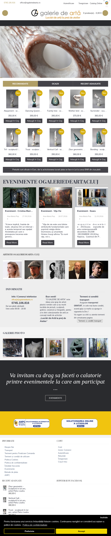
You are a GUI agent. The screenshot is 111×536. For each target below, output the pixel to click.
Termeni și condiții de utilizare (17, 456)
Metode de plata (11, 472)
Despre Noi (9, 447)
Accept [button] (81, 531)
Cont (60, 447)
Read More (12, 242)
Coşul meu (62, 462)
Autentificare (63, 453)
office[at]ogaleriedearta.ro (22, 299)
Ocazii (55, 84)
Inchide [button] (104, 517)
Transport (9, 450)
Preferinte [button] (29, 531)
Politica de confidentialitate (16, 463)
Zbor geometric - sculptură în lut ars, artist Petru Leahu (77, 149)
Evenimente (55, 398)
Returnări (62, 456)
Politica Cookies (11, 460)
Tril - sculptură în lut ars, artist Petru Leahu (13, 149)
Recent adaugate (91, 84)
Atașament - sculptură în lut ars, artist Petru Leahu (13, 111)
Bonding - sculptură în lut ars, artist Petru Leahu (99, 149)
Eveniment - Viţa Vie (51, 211)
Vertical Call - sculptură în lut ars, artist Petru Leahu (56, 149)
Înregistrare (62, 459)
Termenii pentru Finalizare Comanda (20, 453)
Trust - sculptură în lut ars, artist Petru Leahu (34, 149)
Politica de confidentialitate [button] (35, 525)
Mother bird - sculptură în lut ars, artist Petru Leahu (77, 111)
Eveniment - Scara (86, 211)
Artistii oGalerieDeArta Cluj (21, 254)
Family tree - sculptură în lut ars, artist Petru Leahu (56, 111)
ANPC (7, 475)
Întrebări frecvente (12, 466)
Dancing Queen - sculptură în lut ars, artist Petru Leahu (34, 111)
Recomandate (20, 84)
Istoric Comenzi (64, 450)
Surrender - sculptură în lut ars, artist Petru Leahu (99, 111)
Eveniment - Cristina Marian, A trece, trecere (19, 211)
